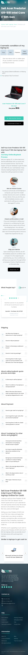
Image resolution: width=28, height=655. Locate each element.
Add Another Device (15, 118)
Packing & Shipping (18, 617)
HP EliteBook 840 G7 (14, 313)
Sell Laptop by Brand (6, 643)
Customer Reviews (5, 638)
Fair (10, 52)
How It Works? (4, 617)
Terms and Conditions (6, 624)
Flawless (17, 52)
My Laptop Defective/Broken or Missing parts (14, 72)
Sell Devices (4, 640)
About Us (3, 636)
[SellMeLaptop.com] (5, 3)
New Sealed (24, 52)
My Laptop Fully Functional (10, 75)
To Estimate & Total (13, 123)
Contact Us (4, 619)
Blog (15, 636)
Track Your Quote (18, 640)
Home (3, 24)
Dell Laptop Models (18, 619)
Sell (7, 24)
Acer (15, 24)
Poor (3, 52)
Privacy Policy (17, 624)
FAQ (15, 622)
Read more (13, 269)
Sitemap (16, 638)
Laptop (11, 24)
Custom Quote (4, 622)
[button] (4, 305)
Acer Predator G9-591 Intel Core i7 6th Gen (14, 105)
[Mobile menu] (25, 2)
